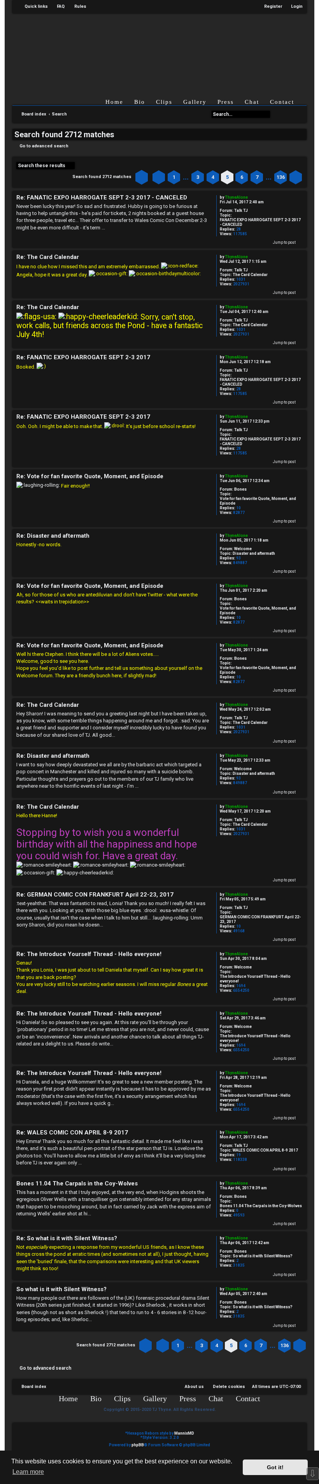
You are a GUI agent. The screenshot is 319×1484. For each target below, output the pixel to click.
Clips (164, 102)
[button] (141, 177)
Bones (240, 489)
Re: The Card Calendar (47, 256)
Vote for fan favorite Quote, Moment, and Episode (258, 500)
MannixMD (184, 1433)
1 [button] (174, 177)
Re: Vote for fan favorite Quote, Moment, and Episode (89, 476)
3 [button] (197, 177)
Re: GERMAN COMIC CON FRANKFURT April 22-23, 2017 (95, 894)
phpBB (137, 1445)
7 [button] (257, 177)
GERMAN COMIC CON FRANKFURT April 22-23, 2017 (260, 919)
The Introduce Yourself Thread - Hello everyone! (255, 978)
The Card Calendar (250, 275)
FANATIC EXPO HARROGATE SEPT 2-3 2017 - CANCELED (260, 222)
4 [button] (213, 177)
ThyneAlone (236, 197)
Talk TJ (241, 210)
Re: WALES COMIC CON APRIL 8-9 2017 (72, 1132)
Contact (282, 102)
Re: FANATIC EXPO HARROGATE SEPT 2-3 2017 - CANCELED (101, 197)
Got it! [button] (275, 1467)
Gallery (195, 102)
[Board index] (175, 49)
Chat (252, 102)
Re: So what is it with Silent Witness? (66, 1238)
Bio (139, 102)
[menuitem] (57, 6)
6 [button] (241, 177)
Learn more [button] (28, 1471)
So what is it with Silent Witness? (263, 1256)
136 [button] (281, 177)
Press (225, 102)
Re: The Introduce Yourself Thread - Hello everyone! (88, 954)
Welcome (243, 549)
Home (114, 102)
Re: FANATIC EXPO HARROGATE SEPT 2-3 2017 (83, 357)
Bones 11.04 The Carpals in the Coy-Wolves (261, 1206)
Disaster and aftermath (254, 553)
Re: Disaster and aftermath (52, 535)
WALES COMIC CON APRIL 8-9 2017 (265, 1150)
